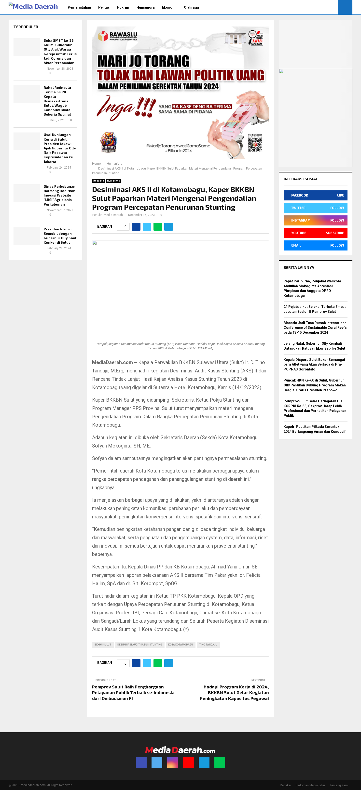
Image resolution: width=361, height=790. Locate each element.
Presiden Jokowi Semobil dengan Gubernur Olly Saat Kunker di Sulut (60, 236)
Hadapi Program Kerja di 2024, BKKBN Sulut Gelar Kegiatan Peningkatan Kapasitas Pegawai (234, 692)
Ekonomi (169, 7)
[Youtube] (188, 762)
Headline (98, 180)
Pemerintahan (79, 7)
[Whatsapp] (219, 762)
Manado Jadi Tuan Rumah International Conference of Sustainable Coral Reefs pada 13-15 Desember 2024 (315, 327)
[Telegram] (204, 762)
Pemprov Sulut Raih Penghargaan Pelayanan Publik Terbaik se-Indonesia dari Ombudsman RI (133, 692)
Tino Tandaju (208, 644)
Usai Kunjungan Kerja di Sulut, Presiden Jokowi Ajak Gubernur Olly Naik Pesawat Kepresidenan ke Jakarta (60, 147)
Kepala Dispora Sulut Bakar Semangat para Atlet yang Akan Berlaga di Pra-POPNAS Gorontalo (314, 364)
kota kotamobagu (180, 644)
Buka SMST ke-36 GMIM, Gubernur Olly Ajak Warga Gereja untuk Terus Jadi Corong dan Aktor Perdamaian (60, 51)
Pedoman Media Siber (310, 785)
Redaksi (285, 785)
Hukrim (123, 7)
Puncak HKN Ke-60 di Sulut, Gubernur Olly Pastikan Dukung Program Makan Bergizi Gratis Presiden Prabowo (315, 385)
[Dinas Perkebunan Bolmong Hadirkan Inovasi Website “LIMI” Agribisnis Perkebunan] (27, 193)
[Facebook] (141, 762)
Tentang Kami (339, 785)
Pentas (104, 7)
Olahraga (191, 7)
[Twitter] (157, 762)
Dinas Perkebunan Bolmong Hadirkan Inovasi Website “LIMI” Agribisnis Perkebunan (59, 195)
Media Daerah (113, 215)
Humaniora (146, 7)
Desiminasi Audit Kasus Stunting (139, 644)
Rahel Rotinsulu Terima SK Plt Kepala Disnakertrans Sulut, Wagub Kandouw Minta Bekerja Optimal (57, 100)
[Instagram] (172, 762)
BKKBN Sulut (103, 644)
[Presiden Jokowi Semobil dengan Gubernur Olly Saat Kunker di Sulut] (27, 236)
